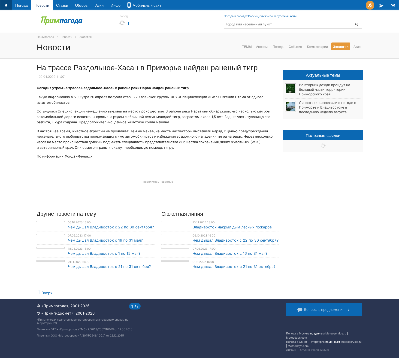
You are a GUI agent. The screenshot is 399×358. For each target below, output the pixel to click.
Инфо (116, 5)
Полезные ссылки (323, 135)
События (295, 46)
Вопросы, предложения (324, 309)
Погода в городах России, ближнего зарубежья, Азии (260, 16)
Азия (99, 5)
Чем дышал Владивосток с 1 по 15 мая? (104, 253)
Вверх (47, 293)
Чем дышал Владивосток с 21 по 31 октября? (109, 266)
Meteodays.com (296, 337)
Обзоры (81, 5)
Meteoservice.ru (335, 333)
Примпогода (45, 37)
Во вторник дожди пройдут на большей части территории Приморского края (324, 89)
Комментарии (317, 46)
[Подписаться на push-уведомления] (370, 5)
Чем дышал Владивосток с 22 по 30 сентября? (111, 227)
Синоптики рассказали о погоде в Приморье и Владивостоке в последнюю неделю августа (327, 107)
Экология (85, 37)
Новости (42, 5)
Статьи (62, 5)
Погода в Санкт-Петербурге (305, 341)
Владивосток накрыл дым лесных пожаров (232, 227)
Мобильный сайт (146, 5)
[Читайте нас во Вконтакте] (393, 5)
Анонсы (262, 46)
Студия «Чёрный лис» (314, 350)
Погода (21, 5)
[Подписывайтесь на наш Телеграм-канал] (381, 5)
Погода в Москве (297, 333)
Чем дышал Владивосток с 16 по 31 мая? (105, 240)
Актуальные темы (323, 75)
